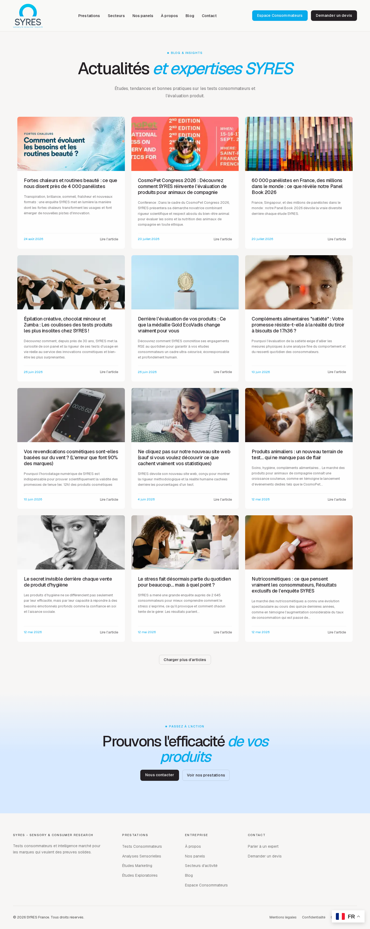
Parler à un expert (263, 846)
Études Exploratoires (140, 875)
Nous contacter (159, 774)
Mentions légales (283, 917)
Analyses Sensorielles (141, 856)
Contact (209, 15)
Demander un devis (334, 15)
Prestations (89, 15)
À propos (169, 15)
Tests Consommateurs (142, 846)
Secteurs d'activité (201, 865)
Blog (190, 15)
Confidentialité (313, 917)
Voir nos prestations (206, 775)
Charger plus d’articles (185, 659)
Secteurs (116, 15)
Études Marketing (137, 865)
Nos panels (142, 15)
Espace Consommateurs (280, 15)
